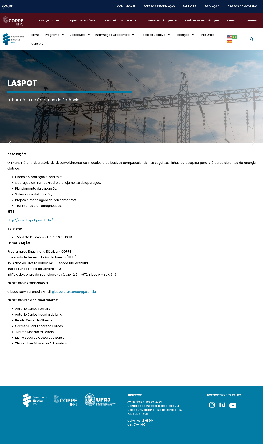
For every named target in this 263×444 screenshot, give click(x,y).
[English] (229, 37)
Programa (52, 35)
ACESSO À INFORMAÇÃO (159, 6)
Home (35, 35)
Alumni (231, 20)
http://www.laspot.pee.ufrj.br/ (30, 220)
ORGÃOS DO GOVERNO (242, 6)
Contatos (250, 20)
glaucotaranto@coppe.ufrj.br (74, 291)
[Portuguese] (234, 37)
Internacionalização (159, 20)
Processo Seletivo (152, 35)
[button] (251, 39)
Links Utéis (207, 35)
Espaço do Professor (83, 20)
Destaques (77, 35)
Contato (37, 44)
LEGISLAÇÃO (212, 6)
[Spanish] (229, 41)
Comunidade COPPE (118, 20)
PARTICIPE (189, 6)
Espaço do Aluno (50, 20)
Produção (182, 35)
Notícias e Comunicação (202, 20)
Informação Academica (112, 35)
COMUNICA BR (126, 6)
